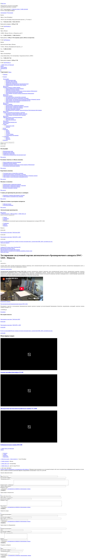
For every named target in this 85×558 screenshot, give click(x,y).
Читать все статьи (5, 252)
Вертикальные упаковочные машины (14, 107)
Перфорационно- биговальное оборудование (16, 85)
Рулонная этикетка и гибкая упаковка (11, 87)
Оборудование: (4, 520)
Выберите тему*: (4, 487)
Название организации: (6, 514)
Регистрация (10, 12)
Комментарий (4, 554)
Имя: (2, 476)
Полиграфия (6, 79)
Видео (4, 128)
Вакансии (8, 139)
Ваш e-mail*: (3, 497)
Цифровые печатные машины (12, 89)
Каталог (5, 76)
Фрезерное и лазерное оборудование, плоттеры (16, 113)
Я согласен (16, 488)
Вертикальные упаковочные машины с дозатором (17, 106)
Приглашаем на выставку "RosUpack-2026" (10, 232)
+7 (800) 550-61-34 (5, 64)
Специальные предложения (12, 135)
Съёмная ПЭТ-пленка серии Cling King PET (11, 247)
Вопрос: (2, 538)
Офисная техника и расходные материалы (12, 117)
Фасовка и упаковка (7, 104)
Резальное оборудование (11, 81)
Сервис (5, 124)
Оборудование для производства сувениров (16, 115)
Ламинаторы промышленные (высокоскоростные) (17, 83)
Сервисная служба (10, 125)
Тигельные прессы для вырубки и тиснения (16, 97)
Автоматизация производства (10, 122)
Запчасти (8, 127)
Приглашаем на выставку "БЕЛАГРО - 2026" (11, 237)
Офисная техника (10, 118)
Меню (10, 72)
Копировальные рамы (11, 80)
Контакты (5, 140)
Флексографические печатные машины (15, 88)
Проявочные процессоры (11, 82)
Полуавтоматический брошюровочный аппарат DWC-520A (14, 304)
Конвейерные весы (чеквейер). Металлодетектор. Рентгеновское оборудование (24, 110)
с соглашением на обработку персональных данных (18, 488)
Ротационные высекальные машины (14, 92)
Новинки (5, 74)
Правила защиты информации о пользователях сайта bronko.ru (15, 469)
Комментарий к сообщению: (7, 484)
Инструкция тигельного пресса (8, 248)
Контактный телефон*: (6, 477)
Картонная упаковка (7, 95)
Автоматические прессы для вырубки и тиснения (17, 98)
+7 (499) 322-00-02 (24, 9)
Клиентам (5, 129)
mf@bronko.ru (7, 39)
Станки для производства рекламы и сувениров (14, 112)
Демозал (8, 131)
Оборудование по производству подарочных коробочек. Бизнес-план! (16, 250)
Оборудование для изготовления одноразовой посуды (18, 100)
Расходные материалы (11, 119)
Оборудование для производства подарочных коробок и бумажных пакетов (23, 99)
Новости (8, 137)
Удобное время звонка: (6, 486)
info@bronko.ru (7, 26)
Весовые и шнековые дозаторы (13, 109)
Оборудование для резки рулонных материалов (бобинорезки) (20, 93)
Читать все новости (5, 242)
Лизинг (7, 130)
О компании (6, 136)
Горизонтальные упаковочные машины (15, 105)
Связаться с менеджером (6, 269)
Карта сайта (6, 456)
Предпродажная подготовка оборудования (10, 249)
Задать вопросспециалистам (4, 68)
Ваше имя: (3, 496)
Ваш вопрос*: (4, 505)
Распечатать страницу (5, 301)
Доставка (8, 133)
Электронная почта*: (5, 479)
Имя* (2, 548)
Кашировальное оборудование (13, 101)
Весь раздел (5, 86)
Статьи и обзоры (9, 134)
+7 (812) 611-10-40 (15, 9)
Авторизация (4, 12)
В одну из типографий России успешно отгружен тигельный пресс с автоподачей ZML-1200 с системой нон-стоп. (27, 241)
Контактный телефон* (6, 549)
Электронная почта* (5, 551)
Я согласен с (16, 555)
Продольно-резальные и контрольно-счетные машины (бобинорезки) (21, 91)
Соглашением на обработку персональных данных (19, 555)
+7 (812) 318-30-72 (13, 459)
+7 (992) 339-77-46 (5, 463)
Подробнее (3, 312)
